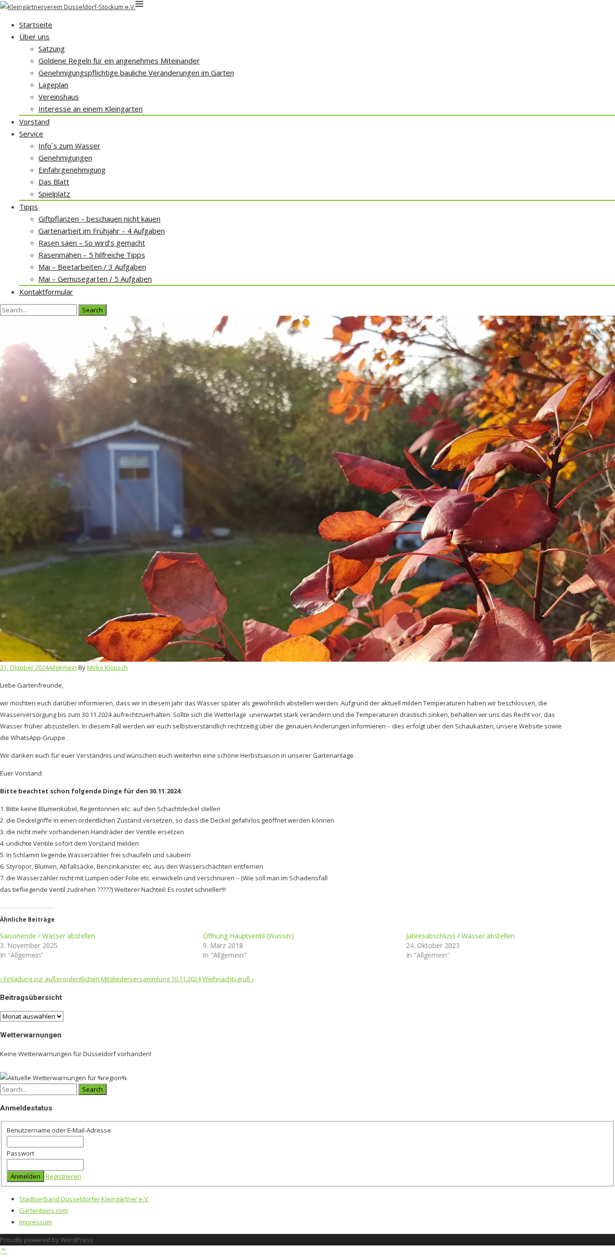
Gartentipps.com (43, 1210)
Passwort (20, 1153)
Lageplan (53, 84)
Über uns (34, 36)
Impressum (35, 1222)
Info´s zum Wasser (69, 145)
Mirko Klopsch (107, 667)
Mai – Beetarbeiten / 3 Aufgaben (92, 266)
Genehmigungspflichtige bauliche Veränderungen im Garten (136, 72)
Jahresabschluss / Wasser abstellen (460, 935)
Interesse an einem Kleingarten (90, 108)
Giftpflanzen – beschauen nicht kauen (99, 218)
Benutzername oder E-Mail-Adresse (59, 1130)
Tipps (28, 206)
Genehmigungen (65, 157)
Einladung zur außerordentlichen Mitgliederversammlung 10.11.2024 (100, 978)
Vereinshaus (58, 96)
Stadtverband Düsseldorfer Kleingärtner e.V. (84, 1199)
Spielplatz (54, 193)
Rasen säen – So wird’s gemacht (91, 242)
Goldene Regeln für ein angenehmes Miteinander (119, 60)
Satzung (51, 48)
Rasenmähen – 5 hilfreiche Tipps (91, 254)
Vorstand (34, 121)
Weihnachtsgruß (228, 978)
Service (31, 133)
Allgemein (63, 667)
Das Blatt (53, 181)
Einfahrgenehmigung (72, 169)
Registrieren (63, 1176)
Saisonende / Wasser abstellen (47, 935)
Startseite (35, 24)
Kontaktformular (46, 291)
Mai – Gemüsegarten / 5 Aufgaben (95, 278)
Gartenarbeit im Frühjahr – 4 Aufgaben (101, 230)
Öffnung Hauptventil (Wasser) (248, 935)
